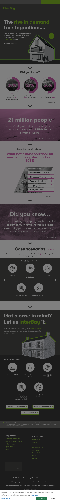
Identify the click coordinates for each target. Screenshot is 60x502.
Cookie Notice (34, 495)
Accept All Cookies (41, 498)
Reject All (53, 498)
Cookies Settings (5, 498)
